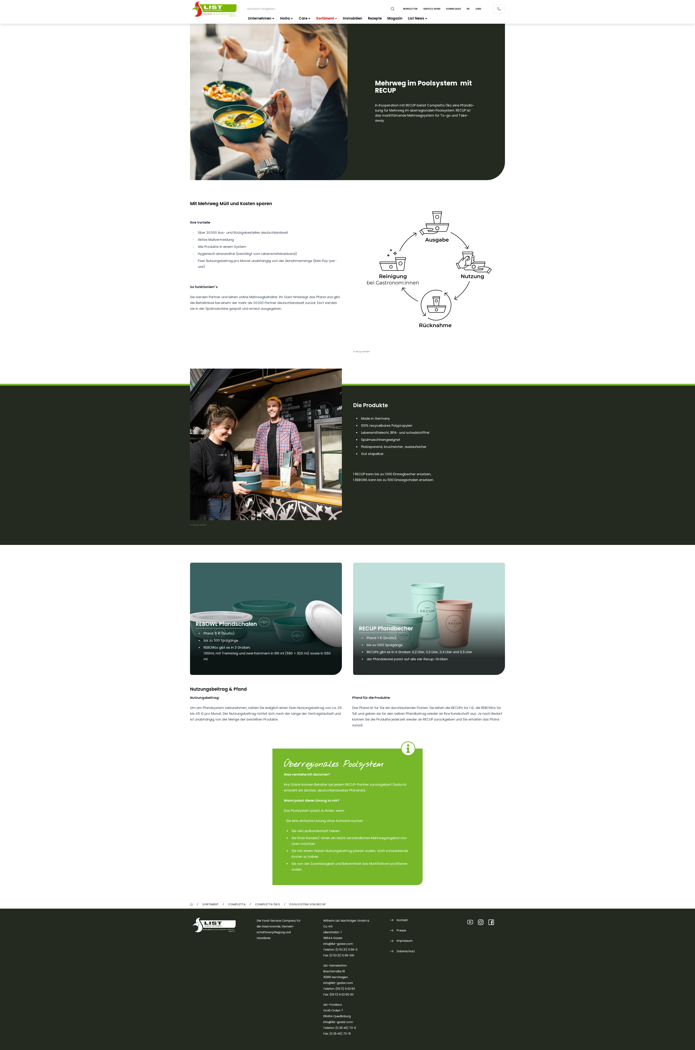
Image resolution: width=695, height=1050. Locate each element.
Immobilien (352, 18)
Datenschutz (406, 951)
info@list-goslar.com (338, 944)
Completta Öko (267, 904)
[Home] (191, 904)
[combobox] (321, 9)
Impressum (405, 941)
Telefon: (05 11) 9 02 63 (339, 989)
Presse (401, 930)
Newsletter (410, 8)
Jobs (478, 8)
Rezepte (375, 18)
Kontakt (402, 920)
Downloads (453, 8)
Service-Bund (432, 8)
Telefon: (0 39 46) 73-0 (339, 1028)
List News (416, 18)
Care (303, 18)
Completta (237, 904)
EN (468, 8)
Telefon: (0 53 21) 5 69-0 (340, 950)
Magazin (394, 18)
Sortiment (325, 18)
